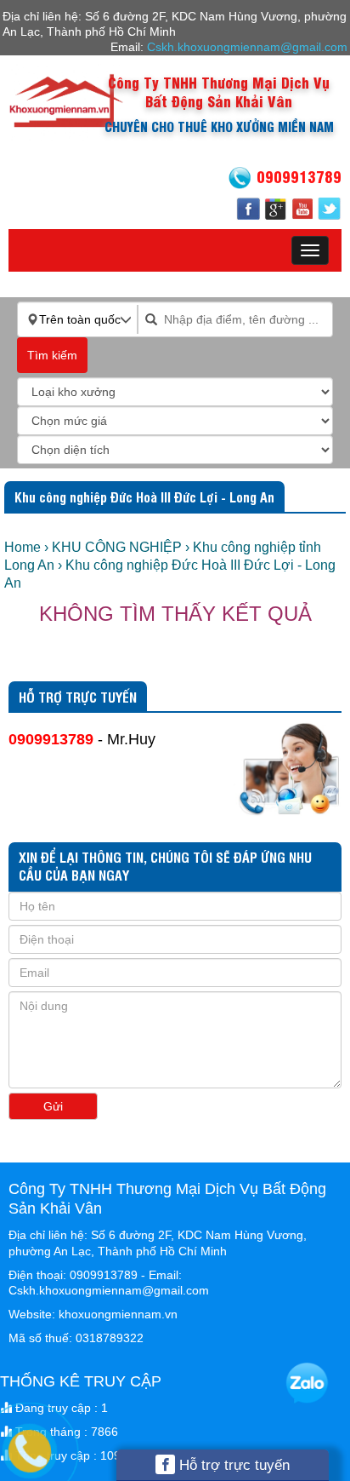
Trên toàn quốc (80, 319)
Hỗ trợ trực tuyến (232, 1465)
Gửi (53, 1106)
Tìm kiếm (52, 355)
